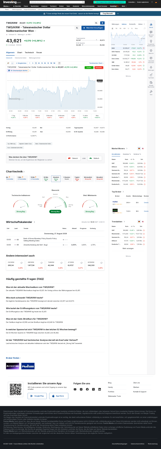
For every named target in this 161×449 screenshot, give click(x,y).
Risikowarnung (152, 444)
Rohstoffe (132, 24)
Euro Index (115, 69)
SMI (113, 62)
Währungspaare (17, 9)
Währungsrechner (34, 58)
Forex (7, 9)
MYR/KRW (91, 262)
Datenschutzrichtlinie (137, 444)
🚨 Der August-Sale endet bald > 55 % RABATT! (109, 2)
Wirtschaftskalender (88, 6)
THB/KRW (51, 262)
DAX (113, 48)
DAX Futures (116, 51)
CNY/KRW (11, 262)
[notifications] (152, 2)
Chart (19, 52)
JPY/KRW (71, 262)
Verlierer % (137, 154)
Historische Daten (20, 58)
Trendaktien (117, 222)
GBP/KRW (31, 262)
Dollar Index (115, 65)
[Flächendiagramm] (12, 63)
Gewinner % (127, 154)
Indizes (124, 24)
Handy (110, 387)
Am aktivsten (116, 154)
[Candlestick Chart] (8, 63)
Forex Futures (88, 9)
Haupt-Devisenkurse (30, 9)
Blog (109, 383)
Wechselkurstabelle (60, 9)
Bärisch (75, 158)
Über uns (136, 383)
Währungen (115, 24)
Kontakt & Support (139, 392)
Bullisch (96, 158)
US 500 (114, 55)
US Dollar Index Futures (75, 9)
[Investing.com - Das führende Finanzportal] (12, 2)
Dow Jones (115, 58)
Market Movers (118, 148)
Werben (136, 387)
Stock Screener (102, 6)
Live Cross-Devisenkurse (45, 9)
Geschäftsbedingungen (119, 444)
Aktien (140, 24)
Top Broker (116, 192)
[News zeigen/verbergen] (59, 63)
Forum (39, 52)
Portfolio (111, 392)
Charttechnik (14, 171)
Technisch (29, 52)
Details (146, 202)
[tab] (9, 178)
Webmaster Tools (114, 396)
